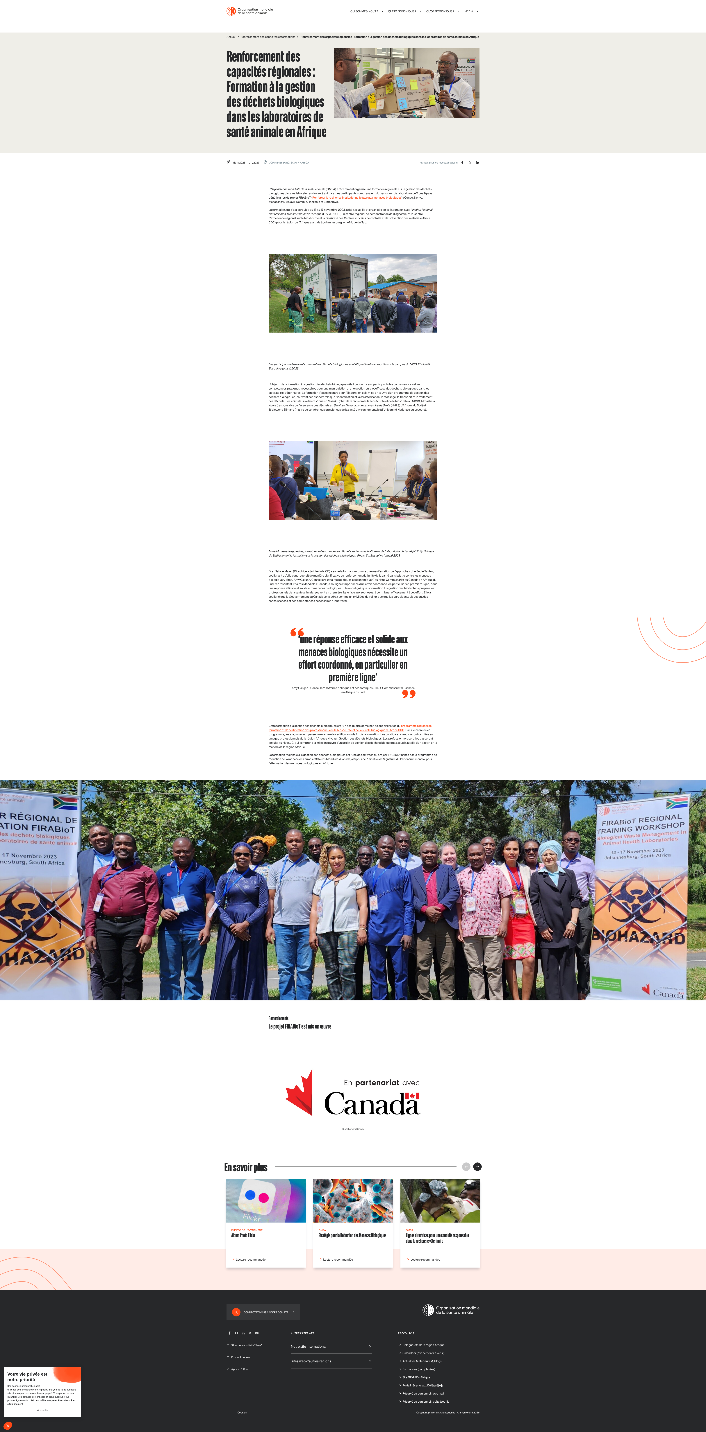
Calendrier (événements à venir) (423, 1353)
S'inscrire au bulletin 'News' (246, 1345)
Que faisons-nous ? (402, 11)
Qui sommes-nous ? (364, 11)
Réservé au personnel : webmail (423, 1393)
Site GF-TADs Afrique (416, 1377)
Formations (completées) (418, 1369)
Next (477, 1166)
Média (468, 11)
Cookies (242, 1412)
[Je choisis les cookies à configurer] (42, 1415)
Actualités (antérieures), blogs (422, 1361)
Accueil (231, 37)
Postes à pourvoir (241, 1357)
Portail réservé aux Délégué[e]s (422, 1385)
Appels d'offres (239, 1369)
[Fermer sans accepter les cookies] (16, 1415)
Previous (466, 1166)
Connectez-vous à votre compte (266, 1312)
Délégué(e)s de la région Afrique (423, 1345)
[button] (7, 1425)
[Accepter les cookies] (68, 1415)
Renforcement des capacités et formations (267, 37)
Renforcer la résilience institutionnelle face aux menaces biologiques (357, 197)
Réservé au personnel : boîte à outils (425, 1401)
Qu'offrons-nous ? (440, 11)
